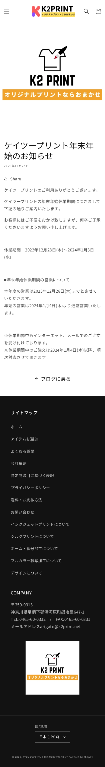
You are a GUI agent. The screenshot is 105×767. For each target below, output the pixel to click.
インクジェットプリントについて (40, 524)
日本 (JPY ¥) (49, 736)
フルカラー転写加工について (36, 560)
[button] (7, 11)
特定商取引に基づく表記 (32, 475)
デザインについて (26, 573)
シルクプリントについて (32, 536)
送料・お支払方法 (26, 499)
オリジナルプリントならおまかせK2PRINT (45, 756)
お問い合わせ (22, 512)
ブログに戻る (56, 378)
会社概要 (18, 463)
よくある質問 (22, 451)
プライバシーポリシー (30, 487)
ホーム (17, 426)
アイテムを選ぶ (24, 439)
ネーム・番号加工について (34, 548)
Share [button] (15, 178)
